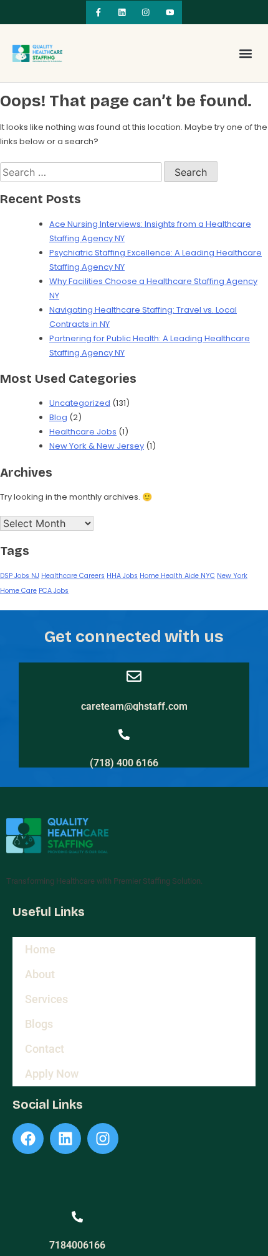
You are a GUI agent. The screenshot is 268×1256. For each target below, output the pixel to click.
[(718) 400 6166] (124, 734)
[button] (245, 53)
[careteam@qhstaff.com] (134, 676)
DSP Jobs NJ (19, 575)
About (40, 974)
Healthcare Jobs (83, 432)
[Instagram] (146, 12)
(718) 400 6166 (124, 763)
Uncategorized (79, 403)
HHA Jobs (122, 575)
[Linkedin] (122, 12)
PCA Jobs (54, 590)
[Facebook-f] (98, 12)
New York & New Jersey (96, 446)
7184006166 (77, 1245)
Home (40, 949)
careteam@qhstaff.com (134, 706)
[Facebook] (28, 1138)
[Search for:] (82, 173)
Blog (58, 417)
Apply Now (52, 1073)
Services (46, 999)
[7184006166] (77, 1216)
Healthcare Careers (73, 575)
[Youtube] (169, 12)
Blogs (39, 1023)
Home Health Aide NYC (177, 575)
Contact (44, 1048)
